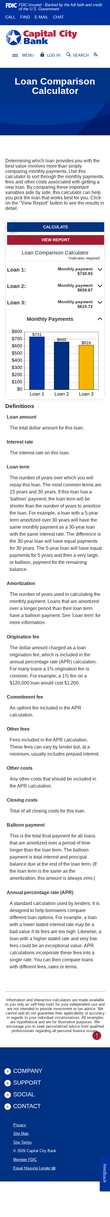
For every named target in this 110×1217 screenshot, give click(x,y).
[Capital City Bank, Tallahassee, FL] (41, 37)
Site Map (20, 1133)
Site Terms (22, 1142)
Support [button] (27, 1082)
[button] (55, 271)
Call (10, 16)
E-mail (41, 17)
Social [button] (24, 1094)
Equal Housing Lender (32, 1168)
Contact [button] (27, 1106)
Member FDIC (25, 1159)
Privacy (19, 1125)
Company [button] (27, 1071)
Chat (58, 17)
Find (25, 16)
